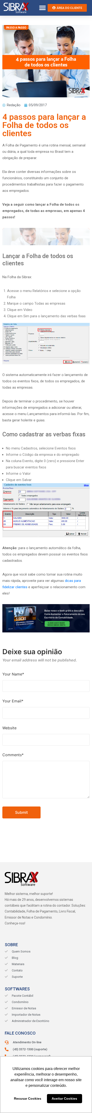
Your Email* (12, 701)
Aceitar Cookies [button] (64, 1098)
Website (9, 728)
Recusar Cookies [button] (27, 1098)
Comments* (13, 754)
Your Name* (13, 674)
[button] (42, 8)
